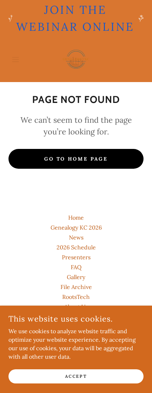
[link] (76, 59)
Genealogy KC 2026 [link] (76, 227)
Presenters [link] (76, 257)
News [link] (76, 237)
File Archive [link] (76, 286)
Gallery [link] (76, 277)
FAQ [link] (76, 267)
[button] (18, 59)
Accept (76, 376)
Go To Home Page (76, 159)
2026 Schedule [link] (76, 247)
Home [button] (76, 217)
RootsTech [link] (76, 296)
